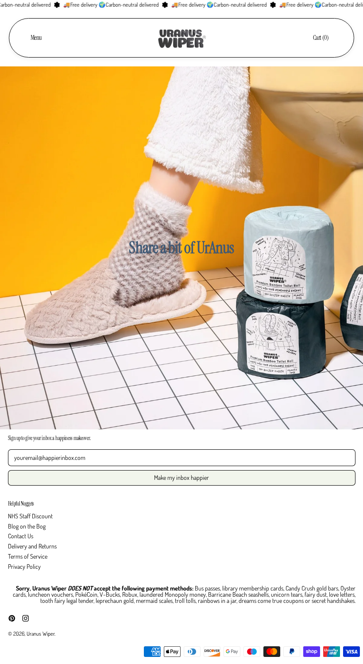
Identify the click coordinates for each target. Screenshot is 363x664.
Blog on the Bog (27, 526)
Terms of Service (27, 556)
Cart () (321, 39)
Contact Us (20, 536)
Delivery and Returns (32, 546)
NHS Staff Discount (30, 516)
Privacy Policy (24, 566)
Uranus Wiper (40, 633)
